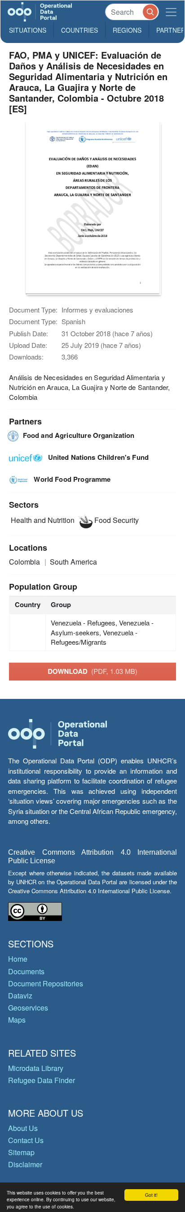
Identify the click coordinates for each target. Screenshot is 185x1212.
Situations (27, 30)
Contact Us (26, 1140)
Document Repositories (45, 983)
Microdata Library (35, 1068)
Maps (17, 1020)
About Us (23, 1128)
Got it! (151, 1194)
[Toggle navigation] (171, 12)
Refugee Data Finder (41, 1080)
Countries (79, 30)
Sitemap (21, 1152)
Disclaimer (25, 1164)
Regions (127, 30)
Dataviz (20, 995)
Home (17, 959)
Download (92, 671)
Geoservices (28, 1007)
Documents (26, 971)
